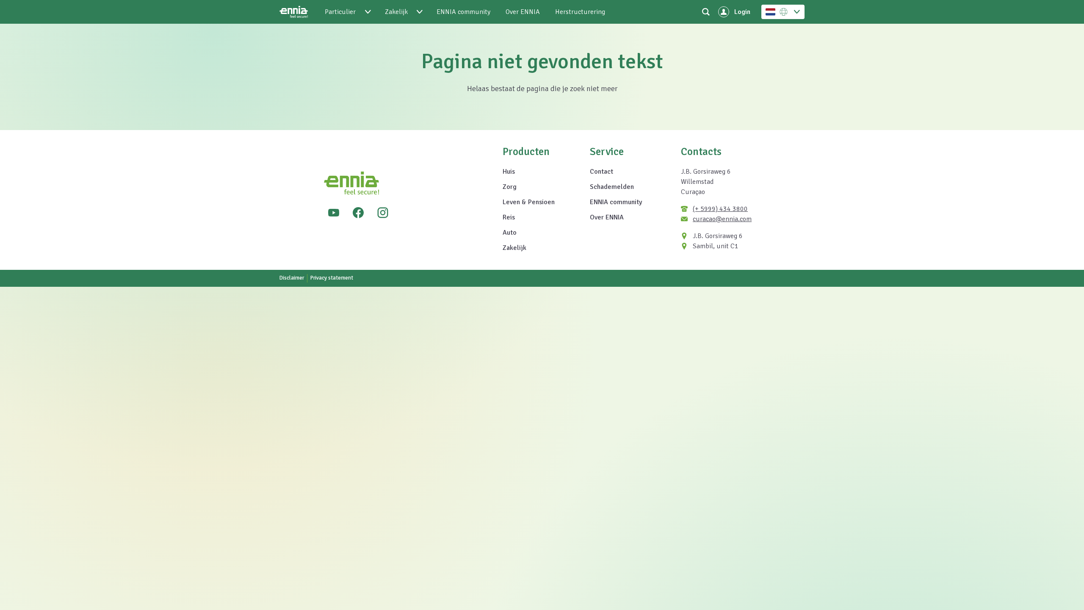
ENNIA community (616, 202)
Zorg (510, 187)
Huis (509, 171)
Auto (510, 232)
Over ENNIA (607, 217)
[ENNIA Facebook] (358, 212)
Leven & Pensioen (529, 202)
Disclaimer (291, 277)
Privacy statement (331, 277)
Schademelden (612, 187)
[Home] (293, 12)
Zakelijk (514, 248)
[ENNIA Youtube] (333, 212)
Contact (601, 171)
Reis (509, 217)
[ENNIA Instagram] (383, 212)
